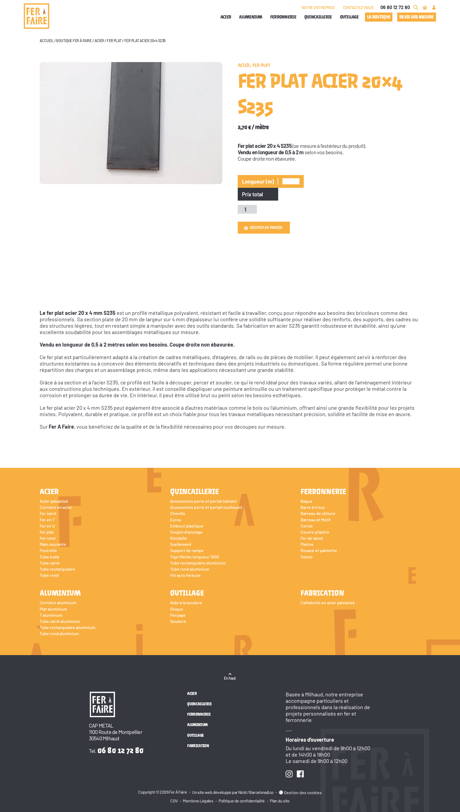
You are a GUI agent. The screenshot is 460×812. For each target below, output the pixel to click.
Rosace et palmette (319, 550)
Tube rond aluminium (189, 568)
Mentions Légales (198, 800)
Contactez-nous (358, 7)
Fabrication (322, 593)
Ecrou (175, 519)
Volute (307, 556)
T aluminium (51, 615)
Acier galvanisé (54, 501)
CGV (174, 800)
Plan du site (279, 800)
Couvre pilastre (315, 531)
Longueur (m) (258, 181)
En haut (230, 678)
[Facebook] (300, 773)
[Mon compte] (434, 7)
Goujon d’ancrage (186, 531)
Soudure (178, 621)
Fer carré (48, 513)
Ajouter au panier (266, 227)
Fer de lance (312, 538)
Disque (176, 608)
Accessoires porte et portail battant (203, 501)
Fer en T (47, 519)
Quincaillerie (318, 17)
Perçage (178, 615)
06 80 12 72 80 (395, 7)
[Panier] (425, 7)
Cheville (177, 513)
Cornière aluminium (58, 602)
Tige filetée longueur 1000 (194, 556)
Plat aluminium (53, 608)
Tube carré (50, 562)
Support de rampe (187, 550)
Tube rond (49, 575)
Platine (307, 544)
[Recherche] (416, 7)
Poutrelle (48, 550)
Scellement (180, 544)
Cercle (307, 525)
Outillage (349, 17)
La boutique (378, 17)
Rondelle (178, 538)
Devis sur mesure (416, 17)
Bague (307, 501)
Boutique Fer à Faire (74, 40)
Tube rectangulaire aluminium (198, 562)
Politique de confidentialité (242, 800)
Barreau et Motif (316, 519)
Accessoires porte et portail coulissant (206, 507)
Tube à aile (49, 556)
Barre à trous (313, 507)
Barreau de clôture (318, 513)
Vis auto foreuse (185, 575)
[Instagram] (289, 773)
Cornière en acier (56, 507)
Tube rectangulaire (57, 568)
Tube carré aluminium (60, 621)
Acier (225, 17)
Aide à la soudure (186, 602)
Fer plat (114, 40)
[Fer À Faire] (36, 16)
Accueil (47, 40)
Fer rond (47, 538)
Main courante (53, 544)
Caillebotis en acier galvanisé (328, 602)
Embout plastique (186, 525)
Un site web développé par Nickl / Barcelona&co (233, 792)
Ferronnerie (283, 17)
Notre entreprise (318, 7)
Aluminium (250, 17)
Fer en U (47, 525)
